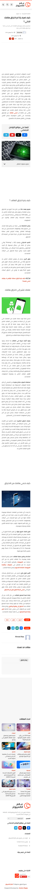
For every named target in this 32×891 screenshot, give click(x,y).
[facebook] (24, 135)
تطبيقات (13, 770)
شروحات (13, 733)
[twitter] (18, 135)
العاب (29, 733)
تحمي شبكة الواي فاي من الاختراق (14, 589)
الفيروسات (20, 562)
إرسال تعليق (24, 660)
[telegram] (6, 135)
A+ (13, 39)
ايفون (13, 620)
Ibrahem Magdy (23, 888)
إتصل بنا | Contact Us (22, 842)
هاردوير (13, 752)
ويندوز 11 (28, 789)
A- (10, 39)
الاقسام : (28, 818)
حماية (7, 620)
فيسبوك (28, 770)
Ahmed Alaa (19, 32)
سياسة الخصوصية (23, 845)
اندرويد (17, 14)
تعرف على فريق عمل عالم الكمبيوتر (18, 838)
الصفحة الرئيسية (26, 14)
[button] (21, 628)
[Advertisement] (16, 59)
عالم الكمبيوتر (9, 884)
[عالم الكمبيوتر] (23, 4)
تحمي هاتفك (13, 112)
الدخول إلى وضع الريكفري (16, 606)
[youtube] (12, 135)
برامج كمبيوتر (27, 752)
